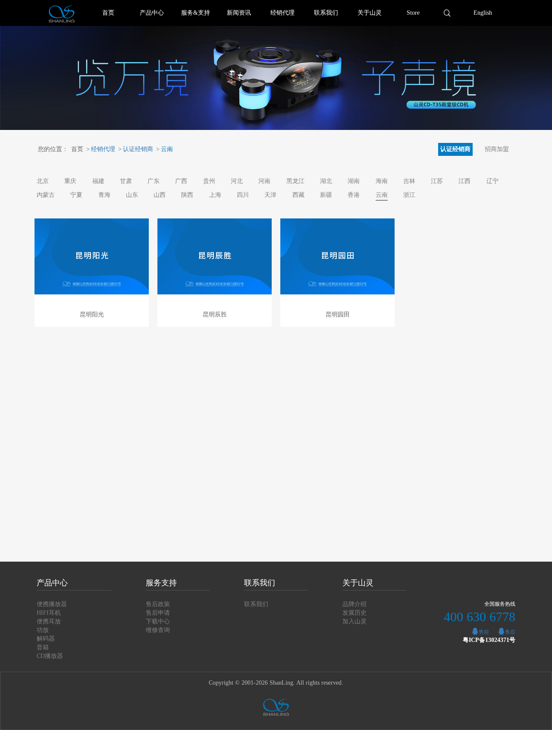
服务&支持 (195, 12)
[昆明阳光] (91, 256)
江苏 (437, 181)
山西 (160, 195)
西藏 (298, 195)
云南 (164, 149)
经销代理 (282, 12)
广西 (181, 181)
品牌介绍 (354, 604)
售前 (484, 632)
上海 (215, 195)
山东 (132, 195)
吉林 (409, 181)
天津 (270, 195)
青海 (104, 195)
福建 (98, 181)
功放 (43, 630)
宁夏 (76, 195)
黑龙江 (295, 181)
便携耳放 (49, 621)
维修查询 (158, 630)
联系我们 (326, 12)
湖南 (354, 181)
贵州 (209, 181)
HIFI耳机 (49, 613)
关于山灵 (370, 12)
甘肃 (126, 181)
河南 (264, 181)
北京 (43, 181)
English (483, 12)
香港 (354, 195)
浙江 (409, 195)
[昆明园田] (337, 256)
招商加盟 (497, 149)
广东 (153, 181)
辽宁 (492, 181)
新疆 (326, 195)
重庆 (70, 181)
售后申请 (158, 613)
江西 (464, 181)
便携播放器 (52, 604)
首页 (108, 12)
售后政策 (158, 604)
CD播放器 (50, 656)
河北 (237, 181)
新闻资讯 (239, 12)
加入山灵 (354, 621)
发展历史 (354, 613)
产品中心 (152, 12)
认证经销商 (135, 149)
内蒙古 (46, 195)
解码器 (46, 638)
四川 (243, 195)
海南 (382, 181)
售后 (510, 632)
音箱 (43, 647)
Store (413, 12)
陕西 (187, 195)
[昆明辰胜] (214, 256)
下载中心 (158, 621)
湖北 (326, 181)
